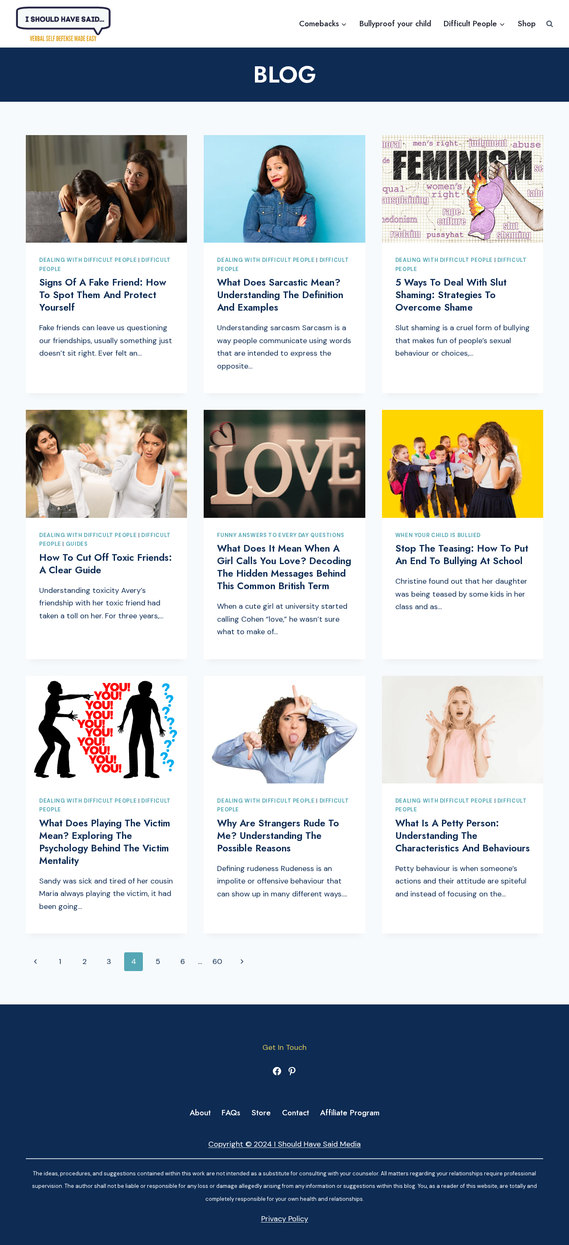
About (200, 1112)
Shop (527, 23)
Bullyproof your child (395, 23)
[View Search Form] (549, 24)
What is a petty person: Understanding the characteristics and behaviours (462, 835)
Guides (77, 544)
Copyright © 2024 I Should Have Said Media (284, 1144)
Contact (295, 1112)
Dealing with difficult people (88, 260)
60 (217, 961)
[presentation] (106, 189)
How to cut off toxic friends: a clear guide (105, 563)
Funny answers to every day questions (280, 535)
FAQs (231, 1112)
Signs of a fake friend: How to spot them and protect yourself (102, 294)
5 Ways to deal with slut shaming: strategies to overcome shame (451, 294)
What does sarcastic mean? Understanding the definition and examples (280, 294)
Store (261, 1112)
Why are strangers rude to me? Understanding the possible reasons (278, 835)
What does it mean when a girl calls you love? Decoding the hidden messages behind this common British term (284, 567)
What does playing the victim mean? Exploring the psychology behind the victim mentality (104, 842)
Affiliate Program (349, 1112)
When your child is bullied (438, 535)
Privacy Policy (284, 1219)
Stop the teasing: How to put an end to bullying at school (461, 554)
